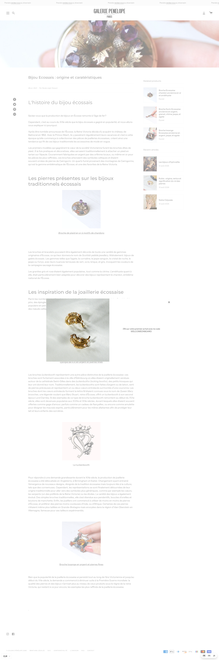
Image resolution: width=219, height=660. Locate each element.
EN (209, 656)
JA (214, 656)
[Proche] (169, 302)
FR (204, 656)
